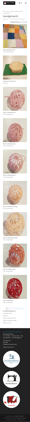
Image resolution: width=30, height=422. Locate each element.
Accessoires (6, 313)
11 (18, 308)
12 (20, 308)
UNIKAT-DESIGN (19, 416)
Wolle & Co (6, 322)
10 (16, 308)
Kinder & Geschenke (8, 318)
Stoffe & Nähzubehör (8, 320)
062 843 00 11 (10, 347)
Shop (7, 11)
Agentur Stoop (21, 418)
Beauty (5, 315)
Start (4, 11)
